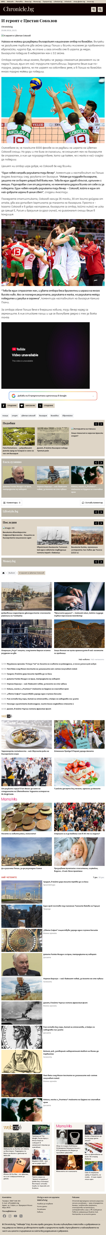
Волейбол (55, 415)
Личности (47, 981)
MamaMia (19, 2)
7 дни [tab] (95, 877)
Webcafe (10, 2)
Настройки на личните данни (84, 1214)
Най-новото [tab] (84, 659)
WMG (3, 2)
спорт (15, 415)
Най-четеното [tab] (97, 659)
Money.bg (36, 2)
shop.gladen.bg (79, 2)
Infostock (67, 2)
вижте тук (93, 1212)
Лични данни (42, 1206)
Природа (47, 909)
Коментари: (13, 502)
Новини (40, 1212)
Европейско (68, 415)
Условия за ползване (45, 1204)
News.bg (28, 2)
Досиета (47, 957)
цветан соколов (28, 415)
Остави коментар (94, 502)
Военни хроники (50, 933)
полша (5, 415)
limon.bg (90, 2)
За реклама (41, 1209)
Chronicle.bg (7, 27)
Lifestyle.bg (58, 2)
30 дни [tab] (101, 877)
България (43, 415)
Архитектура (49, 885)
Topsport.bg (47, 2)
